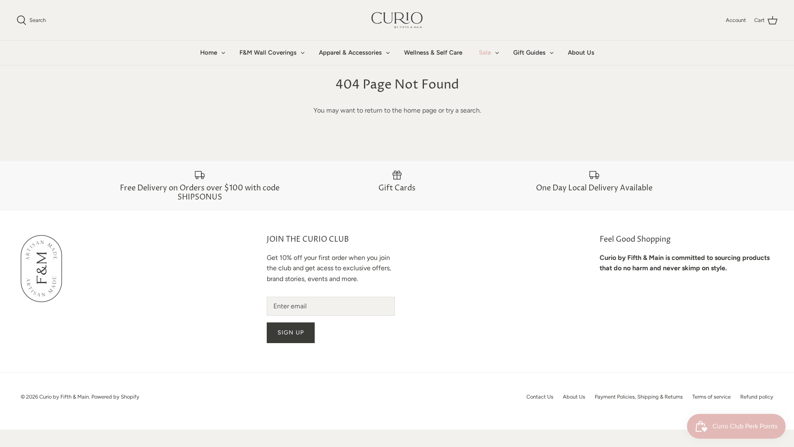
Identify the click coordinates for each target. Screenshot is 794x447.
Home (208, 52)
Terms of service (711, 397)
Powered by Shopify (115, 397)
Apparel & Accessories (350, 52)
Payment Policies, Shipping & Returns (639, 397)
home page (420, 110)
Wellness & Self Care (433, 52)
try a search (463, 110)
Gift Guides (529, 52)
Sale (485, 52)
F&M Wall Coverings (268, 52)
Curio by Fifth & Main (64, 397)
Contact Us (539, 397)
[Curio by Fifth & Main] (397, 20)
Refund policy (756, 397)
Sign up (290, 332)
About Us (581, 52)
